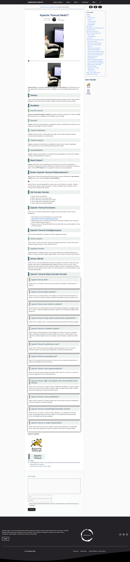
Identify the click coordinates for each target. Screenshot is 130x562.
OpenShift (45, 532)
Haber (68, 2)
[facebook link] (127, 534)
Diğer (94, 2)
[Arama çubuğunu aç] (100, 2)
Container (50, 532)
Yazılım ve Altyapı (57, 2)
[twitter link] (124, 534)
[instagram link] (120, 534)
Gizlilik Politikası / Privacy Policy (97, 551)
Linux (55, 532)
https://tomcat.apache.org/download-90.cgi (44, 218)
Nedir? (76, 2)
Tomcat (56, 7)
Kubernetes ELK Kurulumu (37, 464)
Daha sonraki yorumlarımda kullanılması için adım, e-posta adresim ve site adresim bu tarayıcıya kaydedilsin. (54, 504)
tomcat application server (36, 462)
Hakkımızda (83, 551)
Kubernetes (20, 532)
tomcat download (48, 462)
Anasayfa (42, 7)
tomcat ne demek (75, 462)
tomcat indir (57, 462)
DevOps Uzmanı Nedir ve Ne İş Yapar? (40, 466)
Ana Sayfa (75, 551)
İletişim (6, 538)
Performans (85, 2)
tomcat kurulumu (65, 462)
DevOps (30, 532)
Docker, (25, 532)
